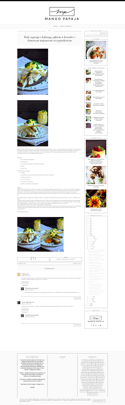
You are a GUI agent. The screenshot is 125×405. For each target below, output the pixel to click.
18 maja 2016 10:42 (26, 275)
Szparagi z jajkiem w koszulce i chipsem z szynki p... (96, 292)
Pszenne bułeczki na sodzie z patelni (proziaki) (98, 119)
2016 (88, 235)
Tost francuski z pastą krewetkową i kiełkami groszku (96, 62)
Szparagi (72, 259)
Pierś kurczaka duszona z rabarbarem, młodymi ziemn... (96, 263)
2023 (88, 223)
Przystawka (100, 377)
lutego (90, 300)
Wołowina (100, 380)
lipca (89, 245)
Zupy (100, 367)
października (91, 240)
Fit (83, 360)
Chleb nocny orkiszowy (94, 283)
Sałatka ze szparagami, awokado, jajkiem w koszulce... (96, 271)
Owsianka (98, 387)
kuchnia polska (65, 259)
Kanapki (59, 259)
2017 (88, 233)
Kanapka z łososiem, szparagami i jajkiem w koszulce (97, 260)
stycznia (90, 302)
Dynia (100, 370)
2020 (88, 228)
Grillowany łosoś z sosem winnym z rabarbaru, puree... (97, 252)
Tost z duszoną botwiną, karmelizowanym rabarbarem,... (96, 268)
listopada (91, 238)
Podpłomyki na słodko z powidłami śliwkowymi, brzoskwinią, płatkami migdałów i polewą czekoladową (99, 129)
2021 (88, 226)
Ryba (93, 364)
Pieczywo (91, 374)
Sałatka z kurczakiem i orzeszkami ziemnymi (99, 112)
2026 (88, 218)
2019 (88, 230)
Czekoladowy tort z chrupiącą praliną (96, 209)
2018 (88, 231)
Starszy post (77, 263)
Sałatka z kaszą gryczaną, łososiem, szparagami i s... (95, 257)
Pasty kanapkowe (97, 384)
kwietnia (90, 296)
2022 (88, 225)
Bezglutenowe (99, 374)
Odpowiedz (25, 282)
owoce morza (85, 380)
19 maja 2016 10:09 (30, 316)
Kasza (85, 367)
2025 (88, 220)
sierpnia (90, 243)
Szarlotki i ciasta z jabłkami (96, 390)
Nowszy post (22, 263)
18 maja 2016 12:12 (29, 290)
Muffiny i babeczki (89, 387)
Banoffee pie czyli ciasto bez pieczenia (96, 186)
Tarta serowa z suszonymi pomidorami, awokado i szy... (96, 266)
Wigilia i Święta (86, 364)
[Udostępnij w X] (31, 259)
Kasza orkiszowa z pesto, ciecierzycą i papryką (94, 288)
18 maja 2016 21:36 (26, 304)
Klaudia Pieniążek (31, 288)
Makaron (95, 370)
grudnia (90, 236)
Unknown (25, 274)
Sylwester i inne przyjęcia (88, 377)
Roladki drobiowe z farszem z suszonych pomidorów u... (95, 285)
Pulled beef (90, 281)
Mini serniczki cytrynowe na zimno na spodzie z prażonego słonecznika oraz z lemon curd (99, 83)
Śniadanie (95, 360)
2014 (88, 305)
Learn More (97, 400)
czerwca (90, 246)
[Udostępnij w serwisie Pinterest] (35, 259)
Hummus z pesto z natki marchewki (97, 290)
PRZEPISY (56, 26)
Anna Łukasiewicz (28, 302)
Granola (93, 380)
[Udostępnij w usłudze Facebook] (33, 259)
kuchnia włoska (93, 367)
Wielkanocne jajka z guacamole (99, 98)
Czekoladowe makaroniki (94, 294)
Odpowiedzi (25, 285)
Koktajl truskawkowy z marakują (96, 249)
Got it (103, 400)
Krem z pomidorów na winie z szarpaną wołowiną (95, 276)
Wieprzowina (99, 364)
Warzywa (88, 360)
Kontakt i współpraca (65, 26)
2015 (88, 304)
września (90, 241)
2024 (88, 221)
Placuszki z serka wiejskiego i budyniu (98, 104)
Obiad (101, 360)
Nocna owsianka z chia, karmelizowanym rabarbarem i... (97, 255)
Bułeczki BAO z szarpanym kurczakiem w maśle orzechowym (98, 73)
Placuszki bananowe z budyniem (99, 91)
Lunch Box (84, 374)
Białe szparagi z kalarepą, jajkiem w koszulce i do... (97, 274)
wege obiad (84, 390)
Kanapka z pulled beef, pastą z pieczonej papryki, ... (96, 279)
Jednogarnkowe (87, 384)
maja (89, 248)
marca (90, 298)
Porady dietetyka (92, 394)
